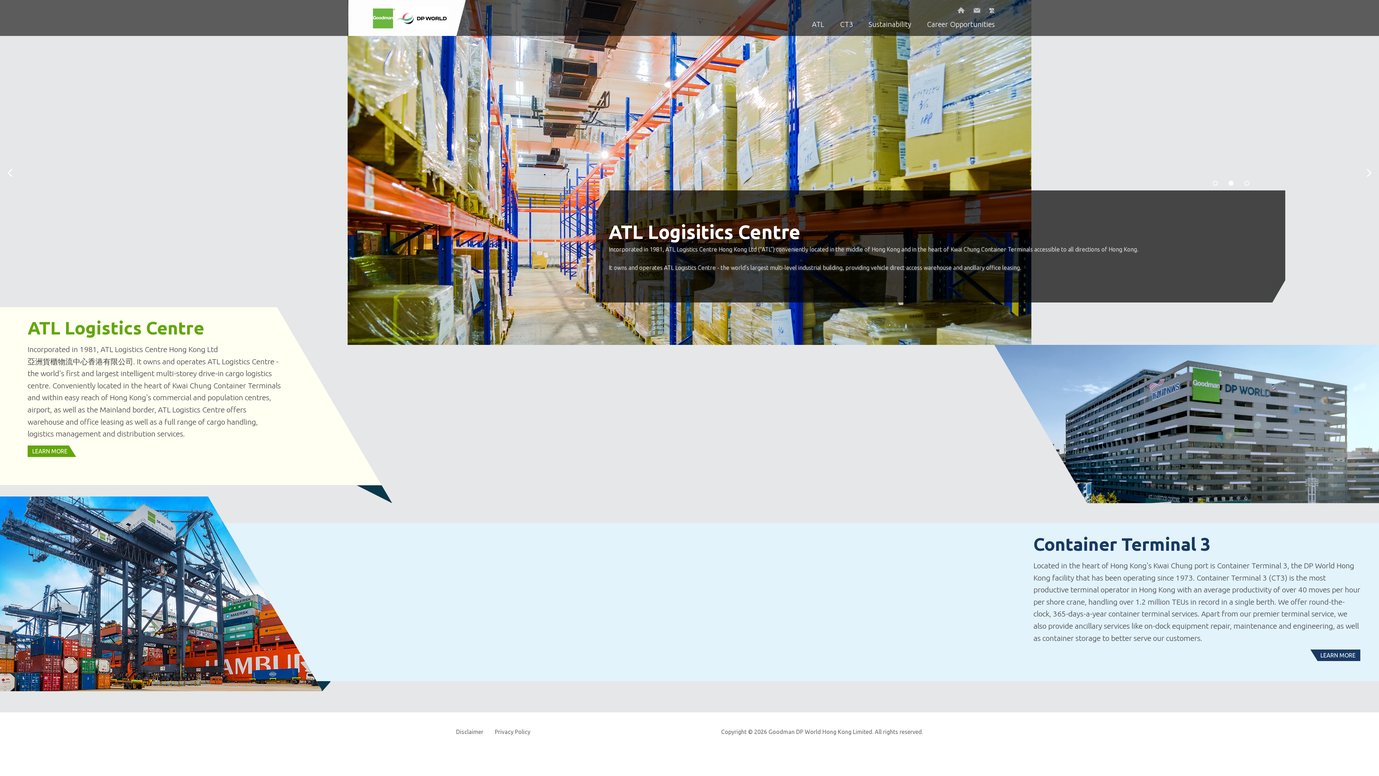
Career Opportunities (961, 24)
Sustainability (890, 24)
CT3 (846, 24)
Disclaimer (469, 732)
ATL (818, 24)
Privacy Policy (512, 732)
